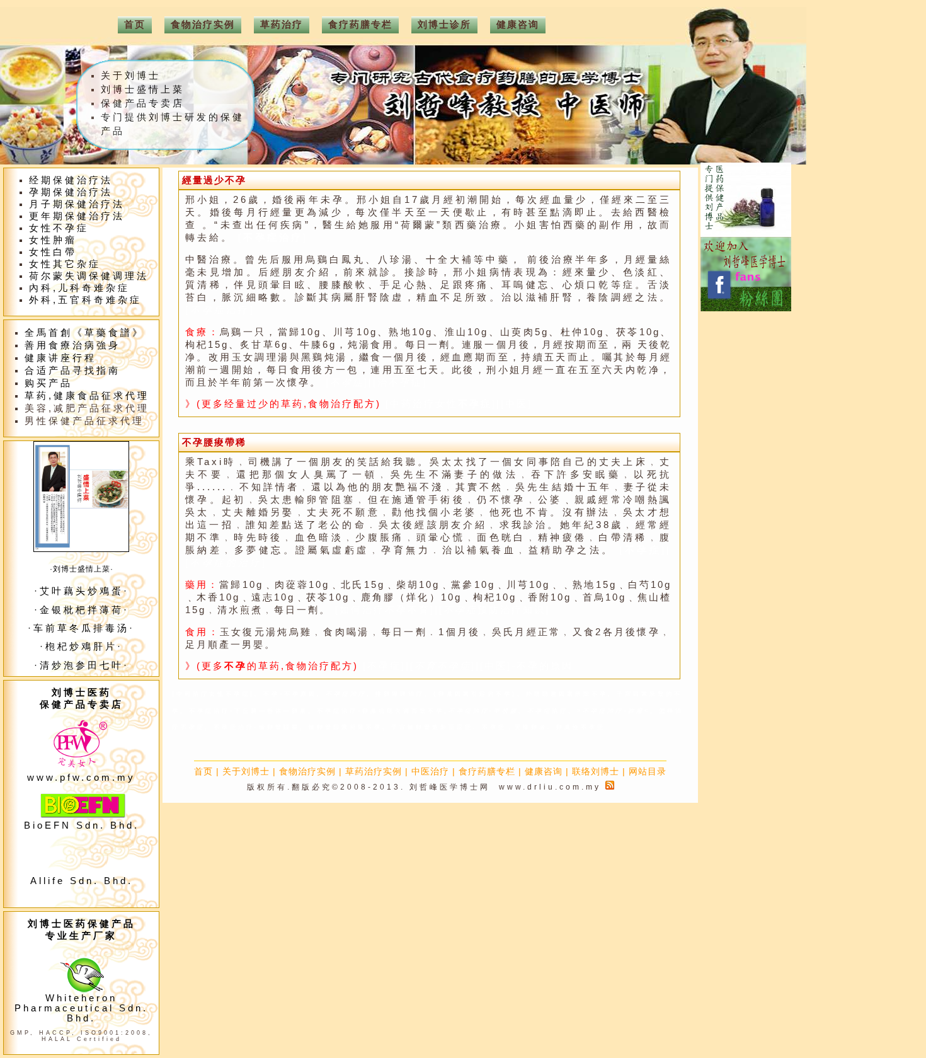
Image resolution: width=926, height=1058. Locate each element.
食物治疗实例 (307, 771)
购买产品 (48, 383)
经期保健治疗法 (71, 180)
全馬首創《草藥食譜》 (84, 333)
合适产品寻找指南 (72, 370)
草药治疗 (281, 25)
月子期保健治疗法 (77, 204)
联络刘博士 (595, 771)
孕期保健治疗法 (71, 192)
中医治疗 (430, 771)
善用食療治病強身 (72, 345)
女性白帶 (53, 252)
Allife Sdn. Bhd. (81, 881)
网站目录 (647, 771)
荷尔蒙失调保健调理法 (89, 276)
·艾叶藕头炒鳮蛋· (81, 591)
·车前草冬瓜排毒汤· (81, 628)
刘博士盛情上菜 (143, 89)
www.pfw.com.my (81, 778)
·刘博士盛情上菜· (81, 569)
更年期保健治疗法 (77, 216)
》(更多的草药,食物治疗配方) (271, 666)
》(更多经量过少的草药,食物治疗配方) (285, 404)
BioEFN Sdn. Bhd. (81, 825)
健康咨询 (544, 771)
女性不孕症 (59, 228)
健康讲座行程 (60, 358)
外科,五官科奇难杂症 (85, 300)
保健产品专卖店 (143, 103)
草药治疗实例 (373, 771)
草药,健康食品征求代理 (87, 396)
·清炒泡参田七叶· (81, 665)
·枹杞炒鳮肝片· (81, 646)
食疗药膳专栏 (487, 771)
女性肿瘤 (53, 240)
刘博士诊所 (444, 25)
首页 (203, 771)
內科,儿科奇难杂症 (79, 288)
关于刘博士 (246, 771)
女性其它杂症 (65, 264)
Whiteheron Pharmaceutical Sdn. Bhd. (81, 1008)
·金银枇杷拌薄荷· (81, 610)
